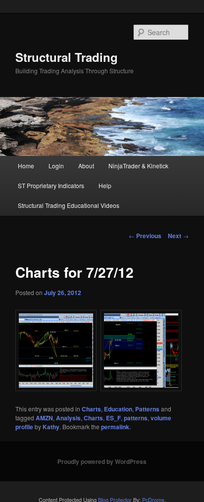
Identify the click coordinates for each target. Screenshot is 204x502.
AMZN (44, 417)
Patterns (147, 408)
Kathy (51, 426)
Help (105, 185)
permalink (115, 426)
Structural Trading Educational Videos (68, 205)
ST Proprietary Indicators (51, 185)
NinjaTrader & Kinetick (138, 165)
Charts (91, 408)
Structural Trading (66, 57)
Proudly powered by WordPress (102, 461)
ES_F (113, 417)
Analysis (68, 417)
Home (26, 165)
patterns (136, 417)
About (86, 165)
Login (56, 165)
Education (118, 408)
